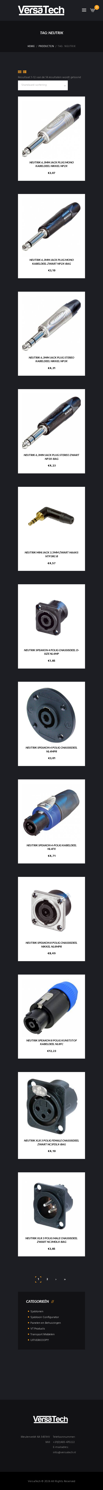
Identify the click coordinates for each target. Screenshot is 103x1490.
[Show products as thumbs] (19, 72)
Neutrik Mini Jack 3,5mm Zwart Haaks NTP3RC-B (51, 554)
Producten (46, 46)
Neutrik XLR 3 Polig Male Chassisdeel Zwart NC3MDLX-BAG (51, 1240)
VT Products (37, 1328)
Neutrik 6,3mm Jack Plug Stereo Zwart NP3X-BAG (51, 457)
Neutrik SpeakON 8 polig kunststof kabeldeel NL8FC (51, 1042)
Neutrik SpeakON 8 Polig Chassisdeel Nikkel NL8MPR (51, 944)
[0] (93, 11)
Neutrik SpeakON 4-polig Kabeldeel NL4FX (52, 847)
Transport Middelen (42, 1334)
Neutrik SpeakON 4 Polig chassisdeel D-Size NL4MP (51, 652)
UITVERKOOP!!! (39, 1340)
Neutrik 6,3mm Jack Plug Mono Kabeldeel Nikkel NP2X (51, 164)
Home (31, 46)
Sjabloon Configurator (44, 1317)
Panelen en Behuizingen (45, 1323)
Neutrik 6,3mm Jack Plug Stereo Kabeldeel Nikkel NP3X (51, 359)
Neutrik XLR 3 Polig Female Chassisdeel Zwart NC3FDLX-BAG (51, 1142)
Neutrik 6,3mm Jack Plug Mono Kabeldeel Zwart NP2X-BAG (51, 261)
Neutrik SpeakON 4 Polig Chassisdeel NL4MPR (51, 749)
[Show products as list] (24, 72)
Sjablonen (36, 1311)
